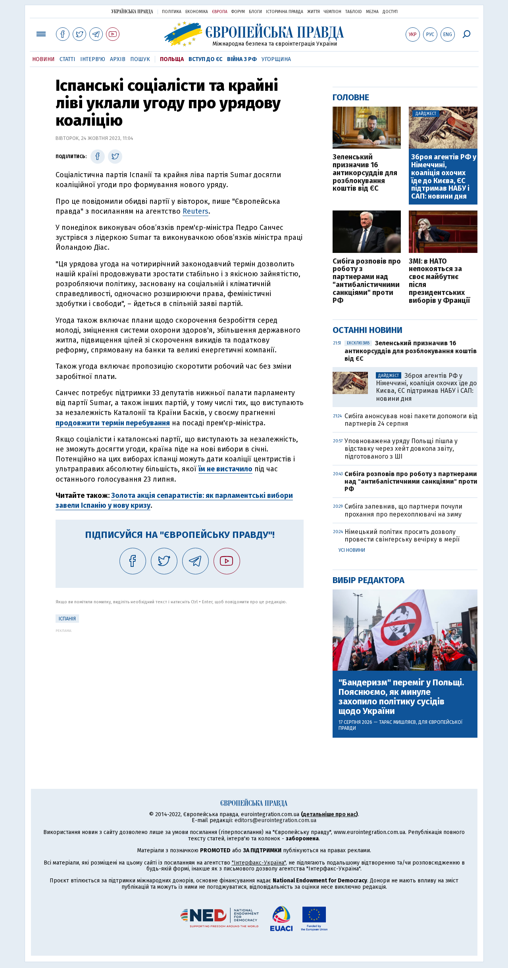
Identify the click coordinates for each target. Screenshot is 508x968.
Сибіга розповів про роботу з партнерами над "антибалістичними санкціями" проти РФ (367, 281)
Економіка (196, 12)
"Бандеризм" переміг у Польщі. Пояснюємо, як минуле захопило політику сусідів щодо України (401, 697)
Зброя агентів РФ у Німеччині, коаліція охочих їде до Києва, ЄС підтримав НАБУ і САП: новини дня (443, 177)
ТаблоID (353, 12)
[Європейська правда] (254, 33)
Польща (172, 59)
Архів (117, 59)
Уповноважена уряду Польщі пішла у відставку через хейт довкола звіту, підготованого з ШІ (401, 448)
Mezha (372, 12)
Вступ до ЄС (205, 59)
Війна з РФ (242, 59)
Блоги (255, 12)
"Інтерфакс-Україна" (259, 862)
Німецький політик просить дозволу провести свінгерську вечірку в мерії (402, 535)
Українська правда (132, 11)
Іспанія (67, 619)
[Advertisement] (180, 688)
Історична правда (284, 12)
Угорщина (276, 59)
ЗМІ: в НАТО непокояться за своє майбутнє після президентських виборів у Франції (439, 281)
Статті (67, 59)
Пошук (140, 59)
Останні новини (367, 330)
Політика (171, 12)
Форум (238, 12)
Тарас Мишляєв (397, 722)
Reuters (195, 211)
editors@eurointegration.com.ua (275, 820)
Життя (313, 12)
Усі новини (352, 550)
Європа (219, 12)
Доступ (390, 12)
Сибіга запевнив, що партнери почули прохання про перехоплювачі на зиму (403, 510)
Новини (43, 59)
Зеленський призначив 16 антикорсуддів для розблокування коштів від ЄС (365, 173)
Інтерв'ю (92, 59)
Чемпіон (332, 12)
